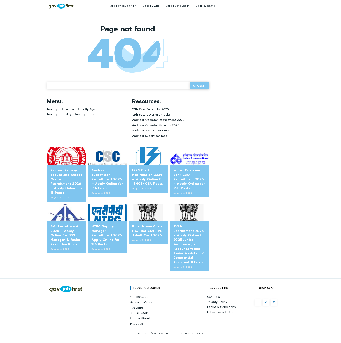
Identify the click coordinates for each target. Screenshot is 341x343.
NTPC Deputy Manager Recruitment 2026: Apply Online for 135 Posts (107, 235)
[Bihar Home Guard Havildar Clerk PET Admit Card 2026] (148, 212)
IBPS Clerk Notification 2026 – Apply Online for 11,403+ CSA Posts (148, 177)
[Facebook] (258, 302)
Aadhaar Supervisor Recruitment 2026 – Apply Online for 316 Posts (107, 179)
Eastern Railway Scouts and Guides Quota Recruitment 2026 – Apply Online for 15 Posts (66, 181)
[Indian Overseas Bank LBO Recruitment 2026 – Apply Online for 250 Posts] (189, 156)
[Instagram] (266, 302)
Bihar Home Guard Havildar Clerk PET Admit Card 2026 (148, 231)
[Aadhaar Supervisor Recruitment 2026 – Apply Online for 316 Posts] (107, 156)
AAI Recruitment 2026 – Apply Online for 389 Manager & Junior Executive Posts (65, 235)
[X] (274, 302)
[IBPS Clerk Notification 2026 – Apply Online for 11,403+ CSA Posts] (148, 156)
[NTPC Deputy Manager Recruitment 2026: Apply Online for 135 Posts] (107, 212)
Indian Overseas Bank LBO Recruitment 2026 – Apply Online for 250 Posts (189, 179)
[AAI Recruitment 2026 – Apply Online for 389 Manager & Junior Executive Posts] (66, 212)
